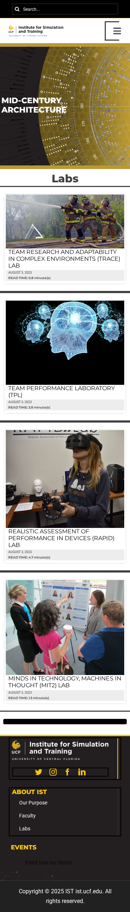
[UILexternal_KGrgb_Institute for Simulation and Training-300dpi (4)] (36, 27)
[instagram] (53, 772)
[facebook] (67, 772)
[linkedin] (82, 772)
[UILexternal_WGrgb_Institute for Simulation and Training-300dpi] (60, 743)
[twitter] (38, 772)
